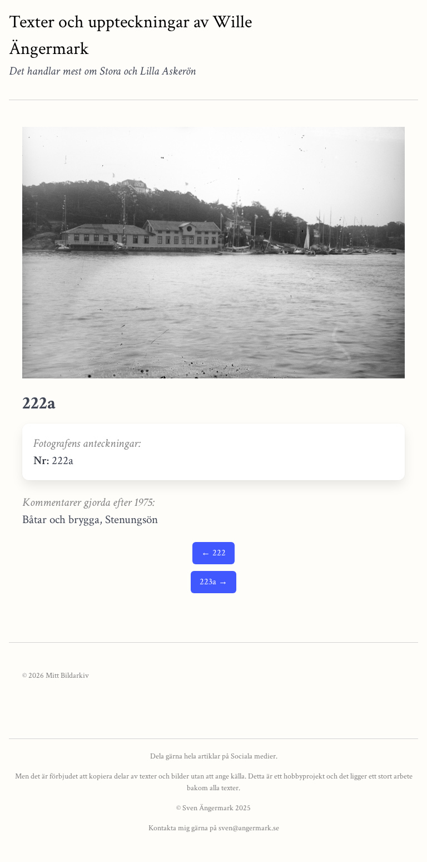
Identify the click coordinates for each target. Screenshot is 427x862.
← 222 (213, 553)
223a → (213, 582)
